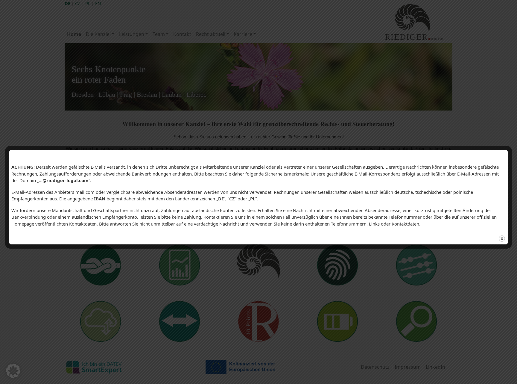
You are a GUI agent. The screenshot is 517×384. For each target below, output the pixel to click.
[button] (13, 371)
